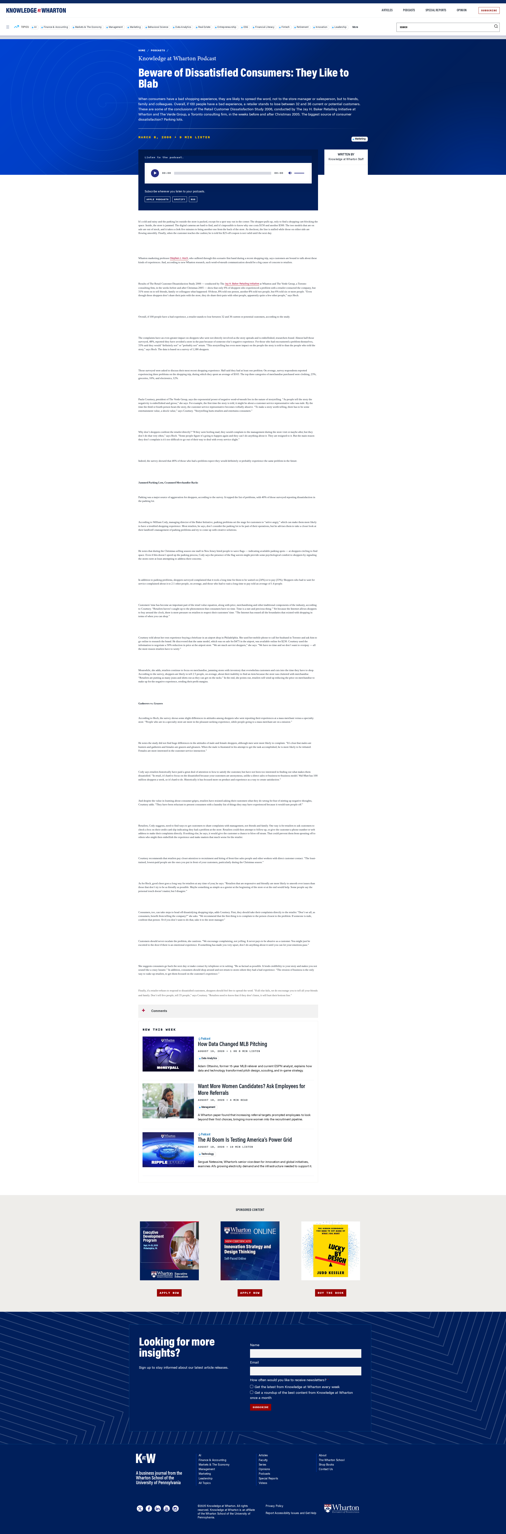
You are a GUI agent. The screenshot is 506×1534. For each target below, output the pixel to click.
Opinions (264, 1469)
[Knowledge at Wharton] (36, 10)
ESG (246, 27)
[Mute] (290, 173)
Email (254, 1363)
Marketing (135, 27)
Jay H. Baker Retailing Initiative (242, 284)
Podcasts (409, 10)
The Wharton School (332, 1460)
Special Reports (436, 10)
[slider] (299, 173)
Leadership (340, 27)
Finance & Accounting (56, 27)
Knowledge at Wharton (221, 1506)
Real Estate (204, 27)
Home (141, 50)
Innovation (321, 27)
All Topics (205, 1483)
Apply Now (169, 1293)
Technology (207, 1154)
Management (116, 27)
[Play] (155, 173)
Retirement (303, 27)
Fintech (285, 27)
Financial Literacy (264, 27)
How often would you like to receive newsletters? (288, 1380)
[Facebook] (149, 1508)
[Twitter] (140, 1508)
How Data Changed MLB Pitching (232, 1045)
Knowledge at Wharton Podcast (177, 59)
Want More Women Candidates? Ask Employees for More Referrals (251, 1090)
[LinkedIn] (158, 1508)
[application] (228, 173)
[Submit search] (496, 26)
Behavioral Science (158, 27)
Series (262, 1465)
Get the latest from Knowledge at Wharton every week (297, 1387)
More (355, 27)
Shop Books (326, 1465)
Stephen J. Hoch (179, 258)
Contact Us (326, 1469)
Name (254, 1345)
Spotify (179, 199)
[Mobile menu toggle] (7, 27)
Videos (263, 1483)
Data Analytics (183, 27)
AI (35, 27)
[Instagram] (175, 1508)
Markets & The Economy (88, 27)
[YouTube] (166, 1508)
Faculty (263, 1460)
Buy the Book (331, 1293)
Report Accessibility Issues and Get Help (291, 1513)
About (322, 1455)
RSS (193, 199)
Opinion (461, 10)
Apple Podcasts (157, 199)
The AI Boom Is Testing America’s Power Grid (245, 1140)
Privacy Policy (274, 1506)
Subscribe (489, 10)
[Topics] (16, 27)
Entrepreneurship (226, 27)
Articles (387, 10)
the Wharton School (213, 1514)
